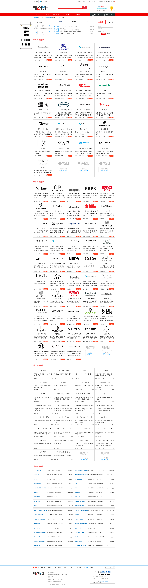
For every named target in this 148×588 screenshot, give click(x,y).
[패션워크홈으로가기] (38, 572)
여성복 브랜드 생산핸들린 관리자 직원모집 (66, 30)
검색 (85, 7)
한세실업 (67, 31)
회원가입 (84, 1)
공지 (88, 21)
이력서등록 (97, 14)
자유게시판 (49, 34)
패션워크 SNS (44, 1)
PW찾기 (103, 31)
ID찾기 (99, 31)
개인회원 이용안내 (101, 1)
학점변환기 (36, 34)
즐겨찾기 (36, 1)
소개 (36, 567)
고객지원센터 (78, 567)
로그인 (79, 1)
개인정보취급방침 (57, 567)
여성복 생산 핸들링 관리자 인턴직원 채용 (66, 26)
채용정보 (37, 14)
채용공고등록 (109, 14)
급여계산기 (36, 28)
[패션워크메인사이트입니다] (40, 6)
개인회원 (100, 22)
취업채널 (56, 14)
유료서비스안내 (92, 1)
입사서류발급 (49, 28)
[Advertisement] (74, 561)
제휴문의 (43, 567)
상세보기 (49, 60)
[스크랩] (46, 60)
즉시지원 (70, 98)
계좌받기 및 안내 (88, 567)
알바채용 (60, 21)
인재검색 (47, 14)
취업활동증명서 (43, 28)
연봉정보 (74, 21)
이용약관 (49, 567)
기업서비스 (76, 14)
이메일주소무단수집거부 (68, 567)
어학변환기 (42, 34)
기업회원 (110, 22)
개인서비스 (66, 14)
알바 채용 (59, 28)
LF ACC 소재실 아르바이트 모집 (64, 33)
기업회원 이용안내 (110, 1)
